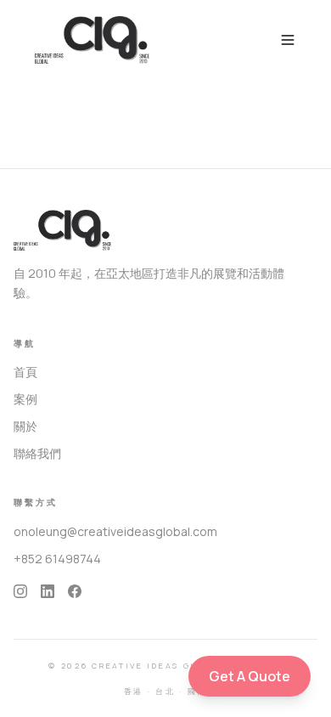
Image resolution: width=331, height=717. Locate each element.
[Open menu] (287, 40)
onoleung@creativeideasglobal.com (115, 531)
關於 (25, 426)
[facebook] (74, 591)
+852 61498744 (57, 558)
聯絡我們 (37, 453)
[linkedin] (47, 591)
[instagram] (20, 591)
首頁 (25, 372)
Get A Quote (249, 676)
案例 (25, 399)
